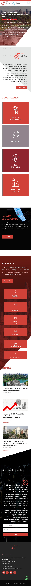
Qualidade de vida (15, 296)
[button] (28, 2)
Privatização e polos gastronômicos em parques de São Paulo (15, 14)
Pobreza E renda (15, 322)
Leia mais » (6, 395)
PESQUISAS (15, 142)
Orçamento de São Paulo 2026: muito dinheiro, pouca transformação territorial (13, 416)
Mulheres (15, 310)
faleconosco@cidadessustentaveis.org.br (12, 568)
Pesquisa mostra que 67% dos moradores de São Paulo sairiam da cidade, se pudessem (15, 443)
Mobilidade (15, 334)
